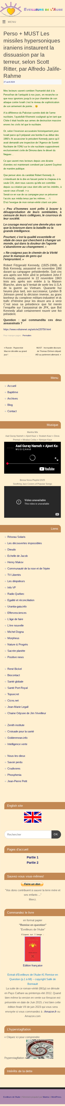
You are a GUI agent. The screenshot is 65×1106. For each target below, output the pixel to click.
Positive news (15, 657)
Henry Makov (15, 562)
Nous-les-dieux (16, 755)
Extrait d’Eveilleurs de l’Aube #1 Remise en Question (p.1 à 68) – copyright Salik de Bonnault (32, 979)
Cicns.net (13, 700)
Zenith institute (15, 725)
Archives (12, 398)
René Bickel (14, 668)
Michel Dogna (15, 631)
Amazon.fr (50, 1011)
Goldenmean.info (17, 737)
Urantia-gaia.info (17, 606)
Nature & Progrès (17, 644)
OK (54, 834)
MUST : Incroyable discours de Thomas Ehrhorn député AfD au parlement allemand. (48, 351)
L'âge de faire (15, 619)
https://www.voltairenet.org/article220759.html (27, 329)
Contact (12, 411)
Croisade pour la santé (20, 731)
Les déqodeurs (16, 581)
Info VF (11, 587)
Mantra (46, 1097)
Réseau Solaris (16, 536)
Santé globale (15, 681)
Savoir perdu (14, 762)
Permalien (27, 335)
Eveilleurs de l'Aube (11, 1097)
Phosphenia (14, 774)
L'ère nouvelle (15, 625)
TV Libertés (14, 574)
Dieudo (11, 549)
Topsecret (13, 694)
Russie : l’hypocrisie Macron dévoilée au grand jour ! (15, 351)
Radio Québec (15, 593)
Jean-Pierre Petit (17, 781)
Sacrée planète (16, 650)
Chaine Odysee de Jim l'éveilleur (26, 713)
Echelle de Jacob (17, 555)
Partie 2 (32, 862)
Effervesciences (17, 612)
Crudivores (13, 768)
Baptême (12, 392)
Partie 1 (32, 857)
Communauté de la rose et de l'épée (28, 568)
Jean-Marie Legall (17, 706)
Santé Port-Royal (17, 687)
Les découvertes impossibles (24, 543)
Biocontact (13, 675)
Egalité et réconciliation (20, 600)
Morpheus (13, 638)
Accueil (11, 385)
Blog (10, 404)
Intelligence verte (17, 744)
